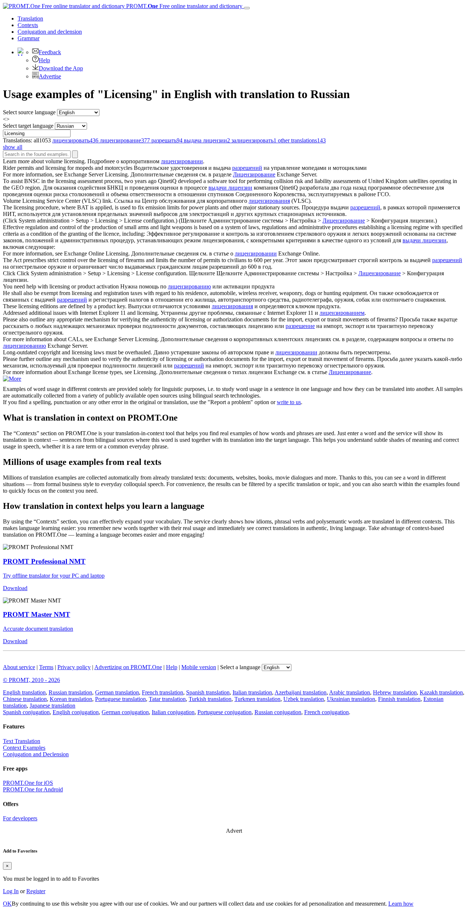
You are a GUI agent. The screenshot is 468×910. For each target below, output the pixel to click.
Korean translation (71, 699)
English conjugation (76, 712)
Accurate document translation (38, 629)
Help (44, 60)
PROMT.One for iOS (28, 783)
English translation (24, 692)
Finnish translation (399, 699)
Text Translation (21, 741)
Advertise (50, 76)
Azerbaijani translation (301, 692)
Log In (11, 891)
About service (19, 667)
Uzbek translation (303, 699)
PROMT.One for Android (33, 789)
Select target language (28, 126)
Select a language (240, 667)
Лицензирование (254, 174)
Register (35, 891)
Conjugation (50, 32)
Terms (46, 667)
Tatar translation (167, 699)
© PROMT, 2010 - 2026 (31, 680)
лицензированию (189, 286)
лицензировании (182, 161)
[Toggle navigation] (247, 8)
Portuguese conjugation (224, 712)
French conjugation (326, 712)
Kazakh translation (441, 692)
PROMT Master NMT (36, 614)
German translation (117, 692)
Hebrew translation (395, 692)
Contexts (28, 25)
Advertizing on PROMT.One (128, 667)
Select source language (29, 112)
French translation (162, 692)
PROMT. (183, 6)
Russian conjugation (277, 712)
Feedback (50, 52)
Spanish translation (208, 692)
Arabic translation (349, 692)
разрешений (247, 168)
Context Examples (24, 748)
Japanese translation (52, 705)
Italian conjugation (173, 712)
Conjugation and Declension (36, 754)
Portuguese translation (120, 699)
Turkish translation (210, 699)
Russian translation (70, 692)
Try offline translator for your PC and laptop (54, 576)
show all (12, 147)
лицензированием (342, 313)
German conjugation (125, 712)
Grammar (28, 38)
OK (7, 903)
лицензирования (269, 201)
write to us (289, 402)
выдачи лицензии (230, 187)
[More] (12, 379)
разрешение (300, 326)
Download (15, 588)
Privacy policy (74, 667)
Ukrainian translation (351, 699)
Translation (30, 18)
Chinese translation (25, 699)
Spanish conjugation (26, 712)
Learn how (401, 903)
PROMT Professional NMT (44, 561)
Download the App (61, 68)
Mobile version (198, 667)
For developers (20, 818)
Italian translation (252, 692)
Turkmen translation (257, 699)
